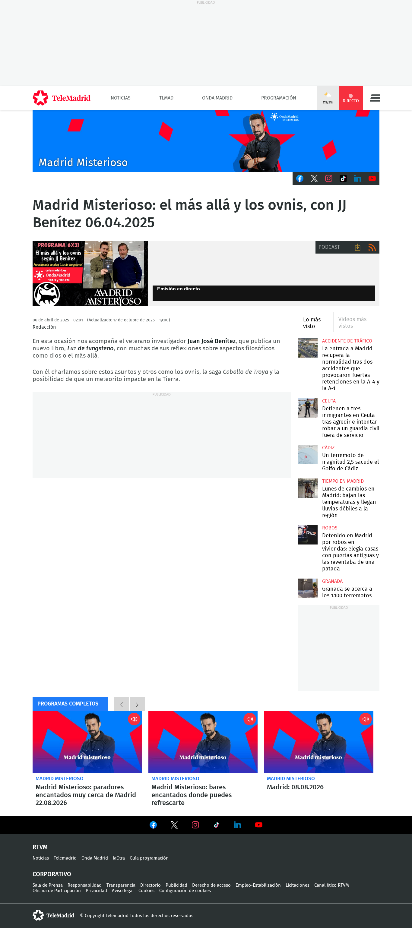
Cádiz (328, 447)
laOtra (119, 858)
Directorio (150, 885)
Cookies (146, 891)
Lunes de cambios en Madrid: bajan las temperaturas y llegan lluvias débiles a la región (307, 487)
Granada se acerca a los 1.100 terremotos (307, 588)
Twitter (314, 178)
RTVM (40, 847)
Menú (375, 98)
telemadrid (53, 915)
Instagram (329, 178)
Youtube (372, 178)
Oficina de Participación (57, 891)
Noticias (121, 98)
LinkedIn (357, 178)
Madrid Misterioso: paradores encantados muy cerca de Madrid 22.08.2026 (87, 742)
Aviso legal (123, 891)
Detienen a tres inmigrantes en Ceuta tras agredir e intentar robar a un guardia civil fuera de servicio (307, 407)
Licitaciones (297, 885)
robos (330, 528)
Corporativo (52, 874)
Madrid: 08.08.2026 (295, 787)
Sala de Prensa (48, 885)
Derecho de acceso (211, 885)
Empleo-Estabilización (258, 885)
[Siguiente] (137, 704)
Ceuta (329, 401)
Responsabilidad (85, 885)
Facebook (300, 178)
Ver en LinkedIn (238, 825)
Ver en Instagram (195, 825)
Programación (278, 98)
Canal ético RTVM (331, 885)
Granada (332, 581)
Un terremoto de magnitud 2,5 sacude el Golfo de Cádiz (307, 454)
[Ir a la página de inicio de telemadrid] (61, 98)
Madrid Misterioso (60, 778)
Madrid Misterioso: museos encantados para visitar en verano (318, 742)
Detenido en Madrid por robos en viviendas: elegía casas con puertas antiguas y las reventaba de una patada (307, 534)
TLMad (166, 98)
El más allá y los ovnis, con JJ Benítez (90, 273)
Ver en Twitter (174, 826)
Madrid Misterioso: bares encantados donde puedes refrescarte (203, 742)
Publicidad (176, 885)
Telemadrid (65, 858)
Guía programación (149, 858)
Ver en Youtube (259, 825)
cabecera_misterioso (206, 141)
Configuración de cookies (185, 891)
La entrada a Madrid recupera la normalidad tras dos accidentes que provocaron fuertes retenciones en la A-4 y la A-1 (307, 347)
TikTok (343, 178)
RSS (372, 247)
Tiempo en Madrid (343, 481)
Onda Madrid (217, 98)
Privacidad (96, 891)
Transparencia (120, 885)
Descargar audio (357, 247)
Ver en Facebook (153, 826)
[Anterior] (121, 704)
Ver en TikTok (217, 826)
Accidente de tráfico (347, 341)
